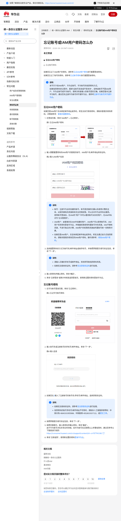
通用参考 (11, 142)
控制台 (95, 14)
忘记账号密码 (51, 65)
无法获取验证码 (83, 266)
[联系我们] (73, 14)
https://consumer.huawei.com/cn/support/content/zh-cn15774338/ (74, 433)
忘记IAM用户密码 (53, 60)
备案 (87, 14)
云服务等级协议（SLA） (18, 156)
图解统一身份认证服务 (52, 457)
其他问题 (13, 124)
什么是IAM (48, 461)
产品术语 (11, 146)
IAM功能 (47, 469)
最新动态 (11, 48)
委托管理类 (14, 114)
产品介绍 (11, 53)
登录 (103, 14)
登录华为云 (79, 437)
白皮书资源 (12, 161)
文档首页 (44, 30)
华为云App (113, 8)
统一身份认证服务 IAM (61, 30)
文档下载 (11, 133)
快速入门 (11, 58)
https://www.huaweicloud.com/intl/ (59, 3)
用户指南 (11, 62)
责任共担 (11, 151)
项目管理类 (14, 110)
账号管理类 (14, 119)
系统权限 (11, 170)
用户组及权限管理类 (18, 91)
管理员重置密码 (64, 114)
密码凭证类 (14, 105)
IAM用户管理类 (16, 95)
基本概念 (47, 465)
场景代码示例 (13, 81)
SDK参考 (11, 76)
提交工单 (103, 413)
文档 (79, 14)
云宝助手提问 (49, 492)
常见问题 (11, 86)
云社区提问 (62, 492)
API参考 (10, 72)
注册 (113, 14)
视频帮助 (11, 128)
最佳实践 (11, 67)
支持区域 (11, 165)
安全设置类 (14, 100)
